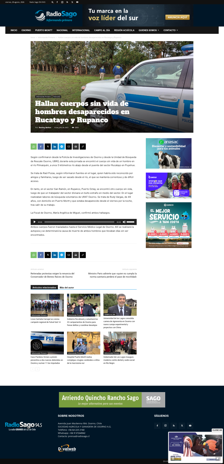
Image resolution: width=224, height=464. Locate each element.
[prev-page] (32, 369)
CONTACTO (170, 30)
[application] (84, 222)
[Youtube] (77, 2)
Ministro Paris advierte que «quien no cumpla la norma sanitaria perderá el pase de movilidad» (112, 275)
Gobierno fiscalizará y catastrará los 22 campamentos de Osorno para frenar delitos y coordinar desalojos (82, 322)
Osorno (26, 30)
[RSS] (67, 2)
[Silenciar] (124, 221)
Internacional (81, 30)
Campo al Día (102, 30)
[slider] (131, 221)
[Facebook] (57, 2)
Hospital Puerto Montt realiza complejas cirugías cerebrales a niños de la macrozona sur (83, 360)
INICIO (14, 30)
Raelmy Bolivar (45, 127)
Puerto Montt (43, 30)
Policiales (56, 97)
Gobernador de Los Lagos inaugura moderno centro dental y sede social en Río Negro (119, 360)
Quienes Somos (148, 30)
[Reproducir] (34, 221)
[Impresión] (76, 146)
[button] (52, 2)
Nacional (62, 30)
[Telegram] (62, 146)
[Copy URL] (83, 146)
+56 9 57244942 (77, 433)
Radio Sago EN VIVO (37, 2)
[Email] (69, 146)
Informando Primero (46, 37)
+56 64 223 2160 (76, 429)
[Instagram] (62, 2)
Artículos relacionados (44, 287)
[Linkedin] (55, 146)
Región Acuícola (124, 30)
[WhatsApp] (34, 146)
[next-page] (37, 369)
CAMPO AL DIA (109, 314)
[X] (72, 2)
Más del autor (67, 287)
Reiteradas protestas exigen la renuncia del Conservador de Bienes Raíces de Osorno (52, 275)
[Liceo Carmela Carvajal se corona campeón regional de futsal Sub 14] (47, 305)
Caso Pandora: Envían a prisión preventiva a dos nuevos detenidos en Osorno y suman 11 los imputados (47, 360)
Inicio (33, 37)
